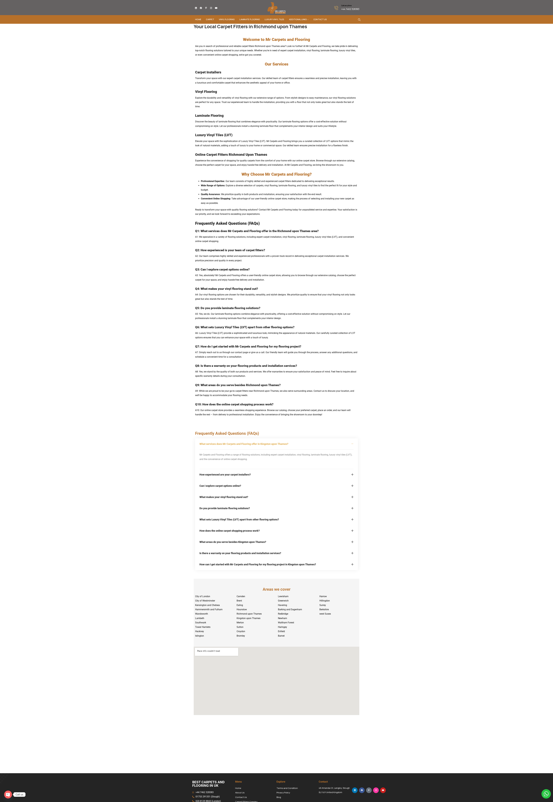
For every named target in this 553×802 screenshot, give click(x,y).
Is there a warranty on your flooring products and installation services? (240, 553)
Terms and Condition (287, 788)
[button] (276, 444)
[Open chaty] (8, 794)
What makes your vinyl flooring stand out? (223, 497)
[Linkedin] (196, 8)
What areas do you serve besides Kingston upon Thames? (232, 541)
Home (198, 19)
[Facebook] (201, 8)
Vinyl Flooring (227, 19)
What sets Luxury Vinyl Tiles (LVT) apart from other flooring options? (239, 519)
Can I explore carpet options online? (220, 485)
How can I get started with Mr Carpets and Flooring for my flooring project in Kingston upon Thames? (257, 564)
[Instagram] (211, 8)
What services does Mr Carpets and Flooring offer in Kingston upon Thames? (243, 443)
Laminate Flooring (249, 19)
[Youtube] (216, 8)
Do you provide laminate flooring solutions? (224, 508)
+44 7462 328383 (350, 9)
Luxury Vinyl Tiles (274, 19)
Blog (278, 797)
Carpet (210, 19)
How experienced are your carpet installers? (225, 474)
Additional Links (298, 19)
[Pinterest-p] (206, 8)
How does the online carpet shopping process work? (229, 530)
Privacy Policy (283, 792)
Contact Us (320, 19)
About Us (240, 792)
